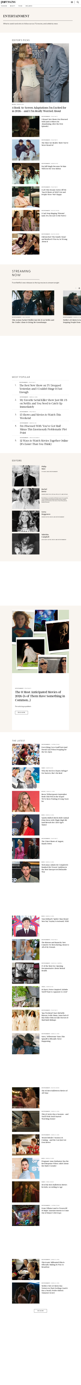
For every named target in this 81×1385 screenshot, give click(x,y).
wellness (29, 6)
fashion (4, 6)
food (20, 6)
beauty (12, 6)
